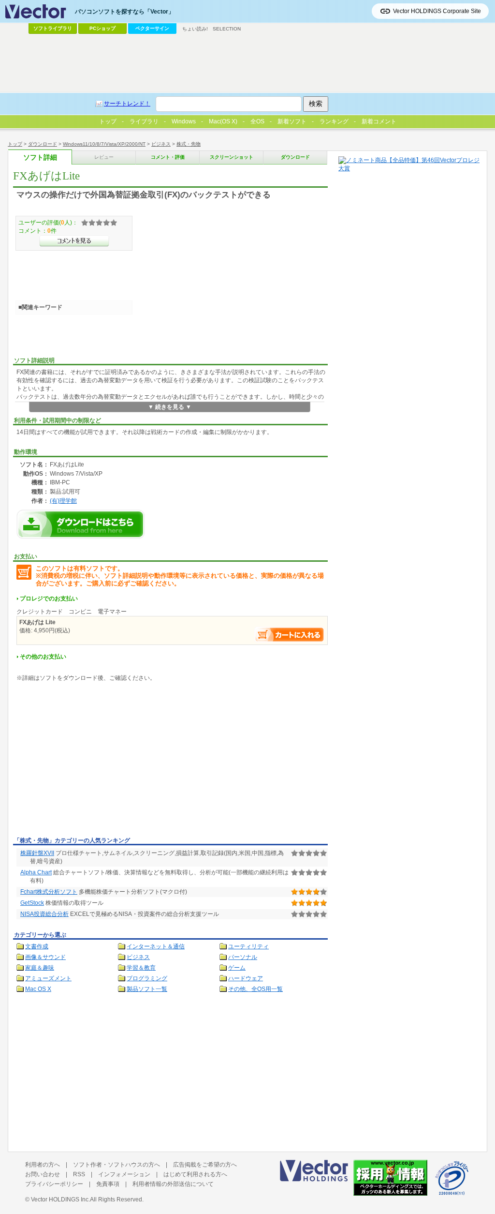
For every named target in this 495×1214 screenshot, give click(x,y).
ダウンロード (42, 144)
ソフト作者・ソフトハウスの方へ (116, 1164)
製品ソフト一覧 (147, 989)
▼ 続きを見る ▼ (169, 407)
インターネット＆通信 (156, 946)
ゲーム (237, 967)
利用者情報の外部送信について (173, 1184)
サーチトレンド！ (127, 103)
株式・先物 (188, 144)
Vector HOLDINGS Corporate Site (437, 11)
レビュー (104, 157)
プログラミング (147, 978)
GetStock (32, 902)
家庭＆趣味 (39, 967)
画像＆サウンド (45, 957)
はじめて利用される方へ (195, 1174)
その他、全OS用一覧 (255, 989)
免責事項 (107, 1184)
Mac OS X (38, 989)
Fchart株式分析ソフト (48, 891)
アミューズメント (48, 978)
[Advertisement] (94, 761)
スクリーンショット (231, 157)
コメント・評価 (168, 157)
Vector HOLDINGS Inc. (60, 1199)
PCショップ (102, 28)
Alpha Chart (36, 872)
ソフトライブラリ (52, 28)
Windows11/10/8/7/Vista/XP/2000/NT (104, 144)
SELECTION (227, 28)
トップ (15, 144)
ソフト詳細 (40, 157)
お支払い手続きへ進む (289, 635)
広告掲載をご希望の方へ (205, 1164)
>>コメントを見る (74, 241)
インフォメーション (124, 1174)
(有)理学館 (63, 500)
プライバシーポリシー (54, 1184)
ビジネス (161, 144)
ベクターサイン (152, 28)
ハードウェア (245, 978)
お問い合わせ (42, 1174)
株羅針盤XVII (37, 853)
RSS (79, 1174)
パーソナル (242, 957)
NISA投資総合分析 (44, 914)
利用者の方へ (42, 1164)
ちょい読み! (195, 28)
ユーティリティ (248, 946)
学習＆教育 (141, 967)
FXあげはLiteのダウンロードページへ (80, 524)
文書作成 (36, 946)
